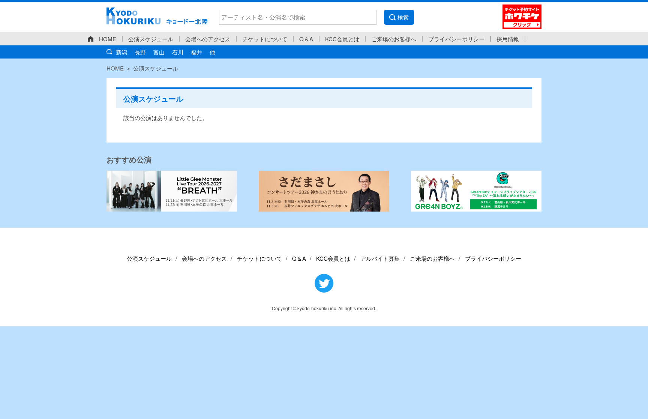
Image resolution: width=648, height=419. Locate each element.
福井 (196, 52)
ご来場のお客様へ (393, 39)
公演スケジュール (150, 39)
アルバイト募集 (380, 258)
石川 (177, 52)
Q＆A (306, 39)
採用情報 (507, 39)
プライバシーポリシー (456, 39)
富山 (159, 52)
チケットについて (264, 39)
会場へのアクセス (207, 39)
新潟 (121, 52)
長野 (140, 52)
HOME (107, 39)
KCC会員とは (342, 39)
